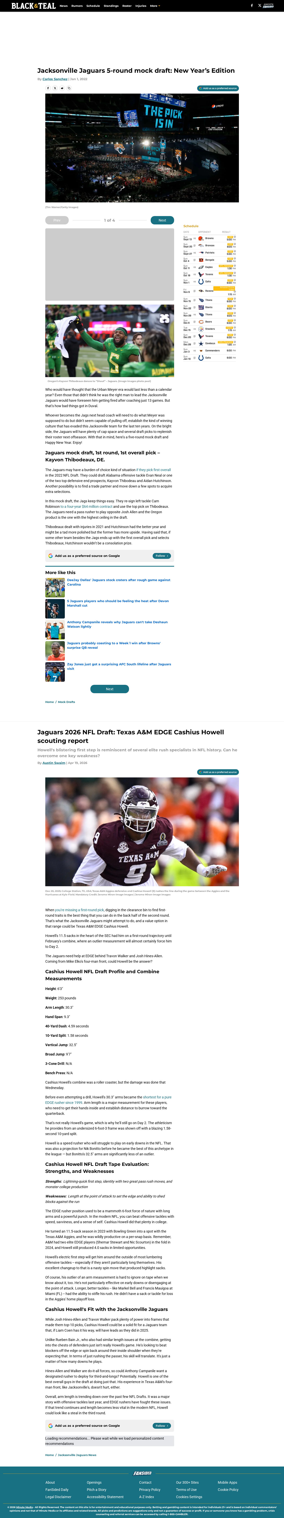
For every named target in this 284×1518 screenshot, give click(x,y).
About (50, 1482)
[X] (259, 5)
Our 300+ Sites (187, 1482)
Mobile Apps (227, 1482)
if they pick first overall (153, 470)
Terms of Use (186, 1490)
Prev (57, 220)
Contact (145, 1482)
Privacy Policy (149, 1490)
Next (162, 220)
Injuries (140, 6)
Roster (127, 6)
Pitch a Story (96, 1490)
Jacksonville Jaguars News (77, 1455)
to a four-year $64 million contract (86, 506)
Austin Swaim (54, 763)
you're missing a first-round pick (79, 910)
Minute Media (24, 1507)
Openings (94, 1482)
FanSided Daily (57, 1490)
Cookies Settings (189, 1497)
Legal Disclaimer (58, 1497)
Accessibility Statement (105, 1497)
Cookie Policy (228, 1490)
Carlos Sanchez (55, 79)
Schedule (93, 6)
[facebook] (252, 5)
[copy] (69, 88)
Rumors (77, 6)
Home (49, 702)
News (64, 6)
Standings (111, 6)
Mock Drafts (66, 702)
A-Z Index (146, 1497)
